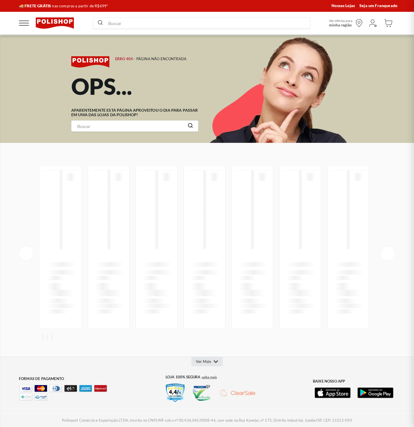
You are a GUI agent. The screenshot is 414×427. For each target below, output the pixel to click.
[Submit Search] (100, 23)
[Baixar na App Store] (332, 393)
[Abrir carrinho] (388, 23)
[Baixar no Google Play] (375, 393)
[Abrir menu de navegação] (24, 23)
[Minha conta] (372, 23)
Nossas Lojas (343, 6)
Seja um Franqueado (378, 6)
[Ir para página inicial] (55, 23)
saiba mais (209, 377)
